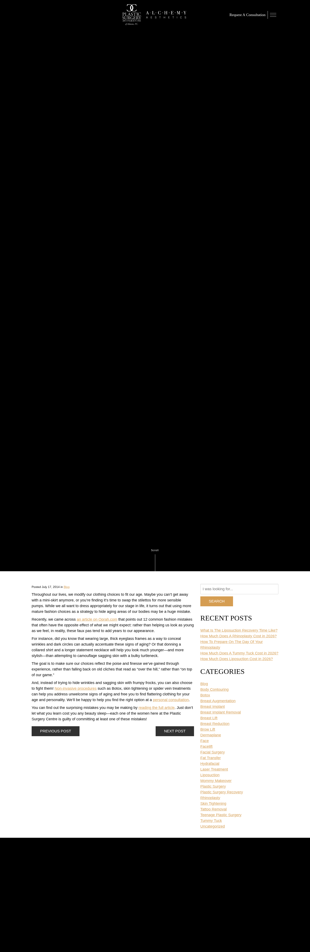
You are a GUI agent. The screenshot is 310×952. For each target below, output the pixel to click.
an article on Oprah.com (97, 619)
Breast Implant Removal (220, 712)
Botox (205, 695)
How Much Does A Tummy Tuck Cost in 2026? (239, 653)
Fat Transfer (210, 758)
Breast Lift (208, 718)
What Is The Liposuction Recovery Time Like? (239, 630)
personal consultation (171, 700)
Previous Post (55, 731)
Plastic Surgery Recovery (221, 792)
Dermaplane (210, 735)
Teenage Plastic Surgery (220, 815)
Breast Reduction (214, 724)
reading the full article (157, 708)
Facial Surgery (212, 752)
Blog (67, 587)
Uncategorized (212, 826)
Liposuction (210, 775)
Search (217, 601)
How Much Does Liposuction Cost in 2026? (236, 659)
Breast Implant (212, 706)
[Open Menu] (273, 15)
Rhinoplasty (210, 798)
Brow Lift (207, 729)
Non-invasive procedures (76, 688)
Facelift (206, 746)
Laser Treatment (214, 769)
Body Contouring (214, 689)
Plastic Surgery (213, 786)
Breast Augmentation (218, 701)
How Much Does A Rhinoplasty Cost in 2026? (238, 636)
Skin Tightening (213, 803)
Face (204, 741)
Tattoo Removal (213, 809)
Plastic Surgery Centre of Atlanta (131, 14)
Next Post (175, 731)
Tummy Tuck (211, 821)
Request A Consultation (247, 15)
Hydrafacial (209, 764)
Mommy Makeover (216, 781)
